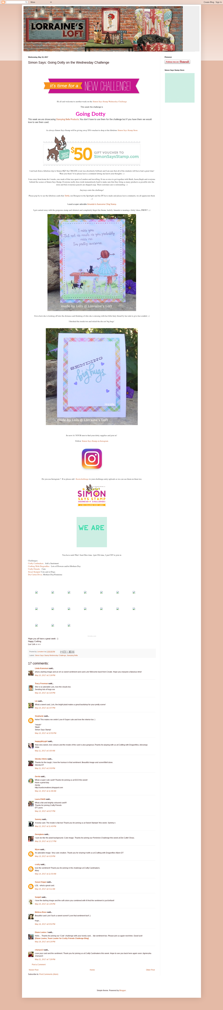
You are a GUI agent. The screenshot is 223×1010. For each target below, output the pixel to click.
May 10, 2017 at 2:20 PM (45, 693)
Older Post (150, 970)
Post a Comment (39, 965)
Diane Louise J (41, 932)
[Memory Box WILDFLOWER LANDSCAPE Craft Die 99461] (101, 592)
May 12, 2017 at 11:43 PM (45, 826)
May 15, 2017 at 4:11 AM (45, 889)
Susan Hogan (40, 882)
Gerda (37, 776)
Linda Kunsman (41, 668)
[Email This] (61, 651)
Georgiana (39, 834)
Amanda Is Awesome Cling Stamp (101, 204)
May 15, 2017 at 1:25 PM (45, 904)
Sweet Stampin (34, 571)
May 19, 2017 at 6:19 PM (45, 942)
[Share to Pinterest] (73, 651)
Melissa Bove (41, 912)
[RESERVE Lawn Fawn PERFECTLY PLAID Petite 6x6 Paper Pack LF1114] (53, 592)
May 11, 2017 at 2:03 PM (45, 768)
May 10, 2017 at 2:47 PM (45, 708)
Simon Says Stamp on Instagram (95, 441)
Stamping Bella (72, 655)
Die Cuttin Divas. (35, 574)
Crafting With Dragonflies (38, 566)
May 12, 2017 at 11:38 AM (45, 791)
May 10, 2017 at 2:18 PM (45, 675)
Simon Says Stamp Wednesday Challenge (110, 101)
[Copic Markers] (69, 609)
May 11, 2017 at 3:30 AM (45, 751)
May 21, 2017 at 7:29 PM (45, 959)
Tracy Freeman (41, 683)
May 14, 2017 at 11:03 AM (45, 874)
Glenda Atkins (41, 759)
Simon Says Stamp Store (128, 130)
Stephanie (39, 716)
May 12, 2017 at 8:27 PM (45, 811)
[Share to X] (67, 651)
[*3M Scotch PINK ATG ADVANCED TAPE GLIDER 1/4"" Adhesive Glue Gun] (36, 625)
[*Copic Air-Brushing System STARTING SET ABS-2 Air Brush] (36, 609)
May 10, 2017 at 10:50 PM (45, 733)
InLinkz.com (92, 636)
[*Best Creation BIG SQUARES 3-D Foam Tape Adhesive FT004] (101, 609)
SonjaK (38, 897)
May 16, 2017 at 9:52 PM (45, 924)
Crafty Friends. (34, 569)
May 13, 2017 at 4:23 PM (45, 856)
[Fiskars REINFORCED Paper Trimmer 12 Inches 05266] (118, 609)
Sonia (67, 196)
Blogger (122, 990)
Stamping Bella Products (67, 119)
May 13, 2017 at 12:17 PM (45, 841)
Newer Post (33, 970)
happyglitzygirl (41, 741)
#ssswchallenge (82, 479)
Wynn (37, 849)
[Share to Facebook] (70, 651)
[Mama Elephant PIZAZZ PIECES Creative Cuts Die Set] (85, 592)
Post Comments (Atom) (48, 974)
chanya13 (39, 950)
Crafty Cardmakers (35, 563)
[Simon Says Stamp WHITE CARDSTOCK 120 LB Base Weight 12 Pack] (36, 592)
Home (92, 970)
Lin (36, 701)
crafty (37, 864)
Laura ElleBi (40, 799)
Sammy (38, 819)
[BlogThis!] (64, 651)
